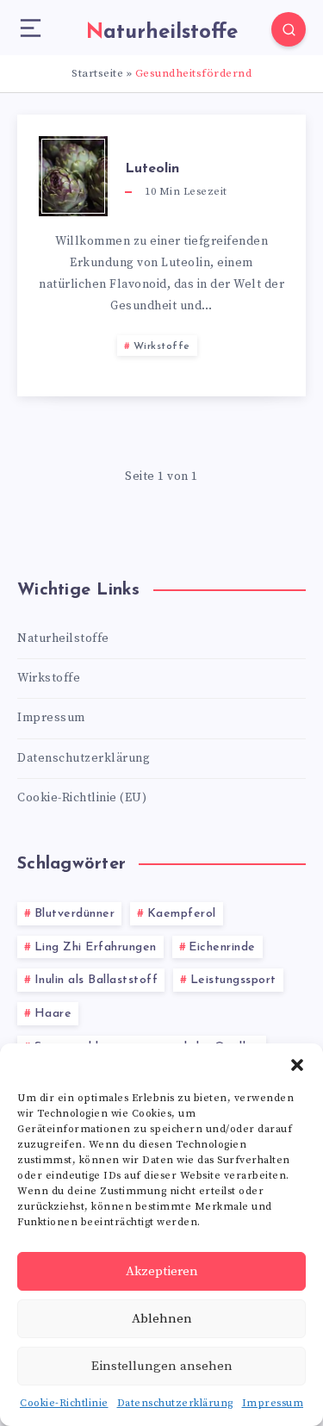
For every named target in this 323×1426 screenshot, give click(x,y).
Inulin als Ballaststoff (96, 980)
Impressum (273, 1403)
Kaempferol (181, 913)
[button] (297, 1065)
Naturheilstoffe (63, 638)
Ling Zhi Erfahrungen (95, 947)
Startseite (97, 73)
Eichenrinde (222, 947)
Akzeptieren (162, 1271)
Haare (53, 1013)
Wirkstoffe (162, 346)
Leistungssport (233, 980)
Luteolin (152, 169)
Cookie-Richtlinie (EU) (81, 798)
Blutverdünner (74, 913)
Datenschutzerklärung (175, 1403)
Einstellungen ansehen (162, 1366)
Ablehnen (162, 1319)
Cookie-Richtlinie (64, 1403)
